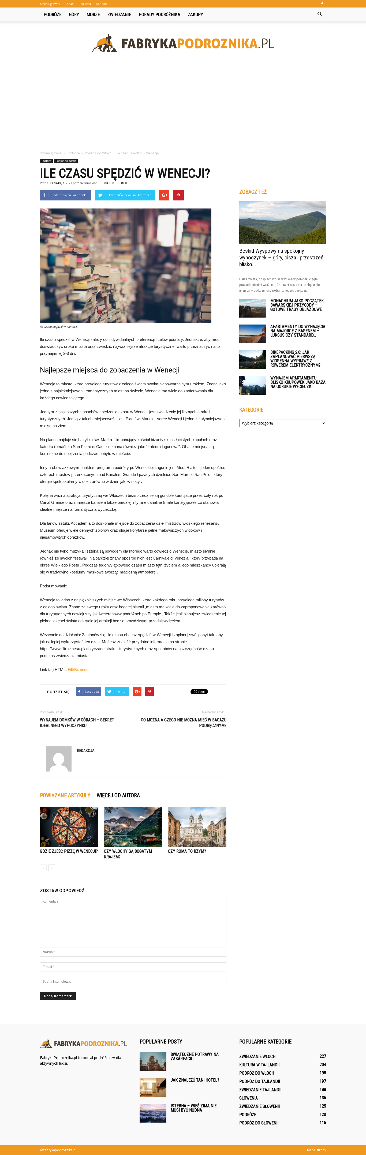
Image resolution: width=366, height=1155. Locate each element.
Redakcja (57, 183)
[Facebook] (322, 4)
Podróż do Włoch (66, 161)
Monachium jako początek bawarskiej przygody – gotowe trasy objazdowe (297, 305)
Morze (93, 14)
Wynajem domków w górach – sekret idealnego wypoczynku (77, 722)
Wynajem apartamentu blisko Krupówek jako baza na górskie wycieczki (298, 382)
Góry (74, 14)
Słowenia (248, 1098)
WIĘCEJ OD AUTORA (118, 795)
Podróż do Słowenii (258, 1123)
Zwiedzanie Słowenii (259, 1106)
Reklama (85, 4)
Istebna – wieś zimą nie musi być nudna (193, 1108)
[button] (319, 14)
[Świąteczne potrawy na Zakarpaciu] (153, 1061)
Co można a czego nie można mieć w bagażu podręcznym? (183, 722)
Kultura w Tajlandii (259, 1064)
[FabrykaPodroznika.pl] (183, 43)
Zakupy (195, 14)
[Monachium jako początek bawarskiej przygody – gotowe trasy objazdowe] (252, 308)
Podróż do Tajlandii (259, 1081)
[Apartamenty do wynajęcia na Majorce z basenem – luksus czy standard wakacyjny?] (252, 334)
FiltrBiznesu (78, 669)
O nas (69, 4)
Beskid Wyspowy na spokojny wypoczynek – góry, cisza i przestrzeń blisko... (281, 257)
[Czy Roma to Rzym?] (197, 827)
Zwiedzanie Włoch (257, 1056)
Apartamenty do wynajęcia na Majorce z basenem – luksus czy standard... (297, 331)
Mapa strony (316, 1150)
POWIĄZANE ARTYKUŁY (65, 795)
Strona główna (50, 4)
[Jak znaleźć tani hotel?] (153, 1087)
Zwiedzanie (119, 14)
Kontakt (101, 4)
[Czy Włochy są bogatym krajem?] (133, 827)
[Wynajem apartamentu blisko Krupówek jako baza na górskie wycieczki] (252, 385)
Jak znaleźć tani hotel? (195, 1080)
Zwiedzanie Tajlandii (260, 1089)
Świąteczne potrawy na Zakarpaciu (195, 1056)
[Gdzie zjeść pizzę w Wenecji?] (69, 827)
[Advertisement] (183, 104)
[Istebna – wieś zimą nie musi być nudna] (153, 1113)
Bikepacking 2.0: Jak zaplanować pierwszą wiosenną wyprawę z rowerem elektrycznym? (295, 359)
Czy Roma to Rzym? (187, 851)
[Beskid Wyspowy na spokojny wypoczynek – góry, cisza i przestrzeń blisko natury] (282, 222)
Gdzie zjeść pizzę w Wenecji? (69, 851)
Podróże (53, 14)
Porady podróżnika (159, 14)
